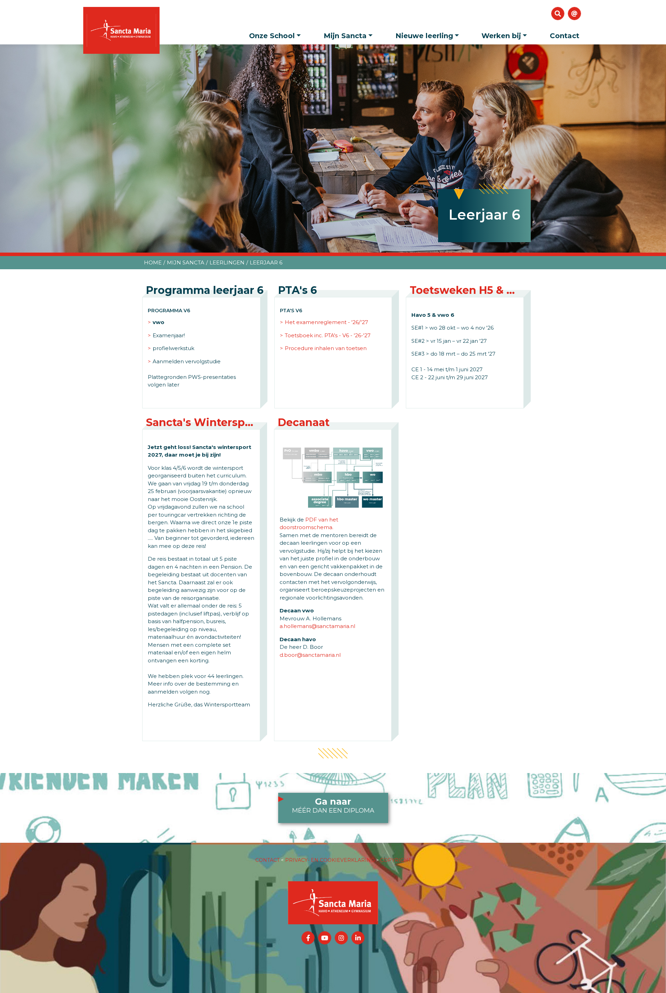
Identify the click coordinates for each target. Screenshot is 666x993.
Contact (564, 36)
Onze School (272, 36)
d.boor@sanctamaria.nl (310, 655)
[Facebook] (308, 937)
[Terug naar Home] (333, 895)
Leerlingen (227, 262)
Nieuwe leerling (424, 36)
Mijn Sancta (345, 36)
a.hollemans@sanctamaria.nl (317, 626)
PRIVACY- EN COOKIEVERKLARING (330, 860)
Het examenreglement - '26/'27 (326, 322)
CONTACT (267, 860)
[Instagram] (341, 937)
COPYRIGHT (395, 860)
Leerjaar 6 (266, 262)
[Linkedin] (358, 937)
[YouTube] (324, 937)
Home (153, 262)
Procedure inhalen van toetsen (326, 348)
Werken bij (501, 36)
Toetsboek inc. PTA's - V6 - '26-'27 (327, 335)
